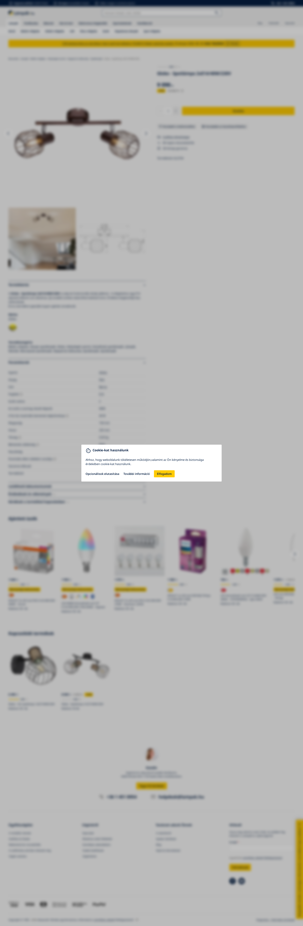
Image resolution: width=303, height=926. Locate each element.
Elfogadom (164, 474)
